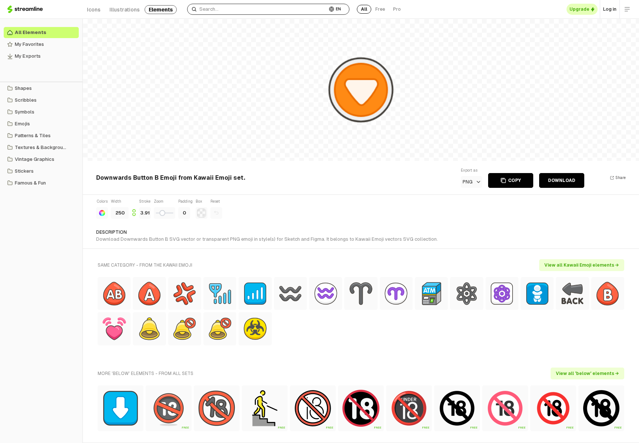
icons (94, 10)
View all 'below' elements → (587, 373)
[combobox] (257, 9)
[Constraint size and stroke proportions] (134, 208)
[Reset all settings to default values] (216, 213)
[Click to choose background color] (201, 213)
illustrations (124, 10)
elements (161, 10)
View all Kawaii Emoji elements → (581, 265)
